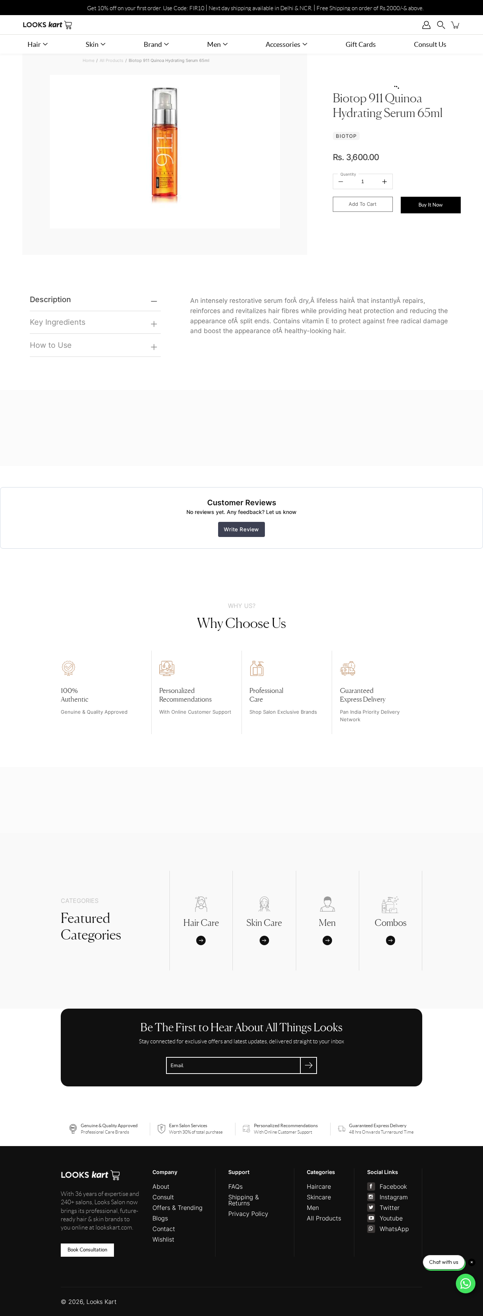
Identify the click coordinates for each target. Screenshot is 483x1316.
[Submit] (308, 1065)
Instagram (394, 1197)
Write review (241, 529)
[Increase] (384, 181)
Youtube (391, 1218)
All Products (111, 60)
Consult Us (430, 44)
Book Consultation (87, 1250)
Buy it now (430, 205)
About (160, 1186)
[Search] (441, 25)
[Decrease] (340, 181)
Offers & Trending (177, 1207)
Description (50, 299)
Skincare (319, 1197)
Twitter (390, 1207)
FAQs (235, 1186)
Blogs (160, 1218)
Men (313, 1207)
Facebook (393, 1186)
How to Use (51, 345)
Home (88, 60)
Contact (163, 1229)
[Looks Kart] (47, 25)
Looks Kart (101, 1301)
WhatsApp (394, 1229)
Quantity (348, 174)
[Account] (426, 25)
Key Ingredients (57, 322)
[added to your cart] (456, 25)
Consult (163, 1197)
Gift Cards (361, 44)
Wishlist (163, 1239)
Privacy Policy (248, 1213)
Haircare (319, 1186)
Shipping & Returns (243, 1200)
